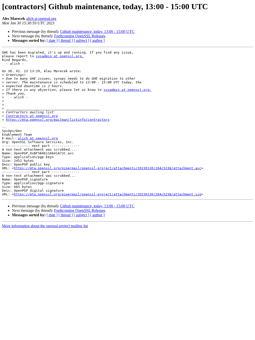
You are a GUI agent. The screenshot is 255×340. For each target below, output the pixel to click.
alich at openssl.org (41, 18)
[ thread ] (66, 40)
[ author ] (97, 40)
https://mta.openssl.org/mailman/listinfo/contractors (58, 119)
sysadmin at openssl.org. (60, 56)
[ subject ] (81, 40)
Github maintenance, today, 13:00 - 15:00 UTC (97, 31)
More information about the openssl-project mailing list (45, 226)
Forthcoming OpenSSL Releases (79, 36)
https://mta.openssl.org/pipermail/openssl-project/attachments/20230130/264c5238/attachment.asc (107, 168)
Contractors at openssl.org (32, 116)
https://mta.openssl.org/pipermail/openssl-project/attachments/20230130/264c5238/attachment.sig (107, 194)
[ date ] (52, 40)
